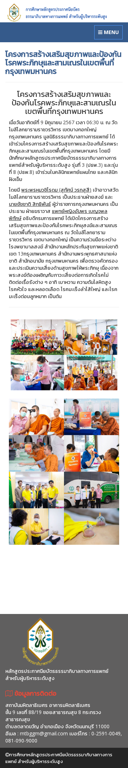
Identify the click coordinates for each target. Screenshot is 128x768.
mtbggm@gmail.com (44, 733)
